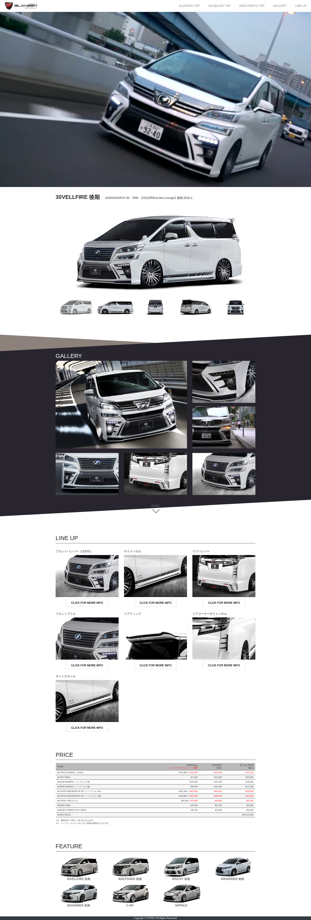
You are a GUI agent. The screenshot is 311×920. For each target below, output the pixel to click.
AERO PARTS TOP (253, 5)
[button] (76, 307)
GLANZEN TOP (191, 5)
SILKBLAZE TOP (220, 5)
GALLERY (281, 5)
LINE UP (301, 5)
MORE (155, 505)
